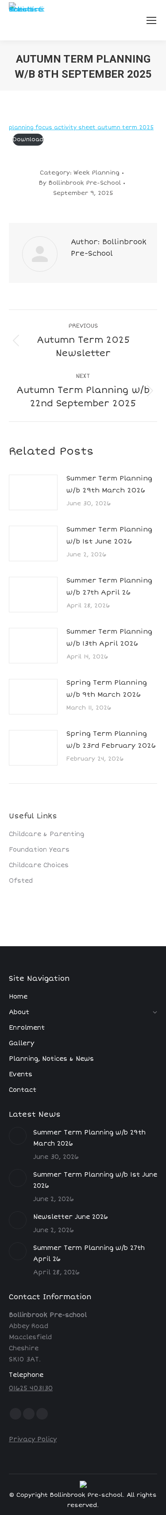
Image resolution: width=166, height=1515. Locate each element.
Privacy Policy (33, 1439)
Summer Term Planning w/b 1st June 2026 (109, 535)
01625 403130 (31, 1388)
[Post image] (33, 492)
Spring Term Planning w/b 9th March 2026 (106, 688)
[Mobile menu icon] (151, 20)
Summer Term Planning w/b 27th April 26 (109, 586)
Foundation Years (39, 849)
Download (28, 139)
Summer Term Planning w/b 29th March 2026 (109, 484)
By (80, 182)
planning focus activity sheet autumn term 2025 (81, 127)
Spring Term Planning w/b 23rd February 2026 (111, 740)
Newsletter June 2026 (70, 1217)
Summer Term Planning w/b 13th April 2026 (109, 637)
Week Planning (96, 172)
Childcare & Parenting (46, 834)
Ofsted (21, 880)
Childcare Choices (39, 865)
